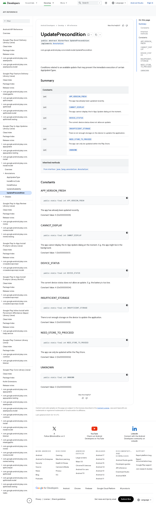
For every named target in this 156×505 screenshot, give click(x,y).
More (62, 3)
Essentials (29, 3)
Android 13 (100, 471)
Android (39, 455)
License (47, 499)
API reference (10, 12)
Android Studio (137, 3)
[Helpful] (123, 25)
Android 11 (100, 479)
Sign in (150, 3)
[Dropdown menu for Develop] (54, 3)
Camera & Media (62, 467)
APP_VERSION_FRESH (78, 96)
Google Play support (143, 465)
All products (125, 488)
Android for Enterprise (44, 459)
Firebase (88, 488)
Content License (103, 408)
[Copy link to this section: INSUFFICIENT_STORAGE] (71, 298)
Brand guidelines (58, 499)
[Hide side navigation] (29, 500)
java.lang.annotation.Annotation (72, 169)
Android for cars (82, 469)
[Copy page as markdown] (96, 35)
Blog (37, 475)
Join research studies (144, 469)
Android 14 (100, 467)
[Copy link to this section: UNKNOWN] (56, 367)
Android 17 (100, 455)
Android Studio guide (124, 460)
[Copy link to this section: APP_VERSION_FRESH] (68, 190)
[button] (16, 59)
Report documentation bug (143, 460)
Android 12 (100, 475)
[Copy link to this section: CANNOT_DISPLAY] (64, 225)
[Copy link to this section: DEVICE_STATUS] (61, 263)
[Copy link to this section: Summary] (56, 80)
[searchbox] (16, 21)
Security (39, 463)
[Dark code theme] (127, 198)
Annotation (58, 43)
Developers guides (123, 464)
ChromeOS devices (83, 465)
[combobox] (90, 3)
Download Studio (122, 472)
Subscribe (126, 499)
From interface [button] (66, 169)
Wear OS (79, 461)
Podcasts (39, 479)
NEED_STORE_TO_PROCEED (80, 139)
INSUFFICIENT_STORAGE (79, 128)
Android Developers (48, 25)
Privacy (58, 471)
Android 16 (100, 459)
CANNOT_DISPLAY (76, 107)
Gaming (59, 455)
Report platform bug (143, 455)
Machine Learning (63, 459)
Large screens (81, 458)
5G (57, 475)
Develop (47, 3)
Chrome (77, 488)
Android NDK (121, 476)
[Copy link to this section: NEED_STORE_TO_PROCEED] (76, 332)
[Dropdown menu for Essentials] (37, 3)
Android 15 (100, 463)
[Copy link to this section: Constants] (57, 182)
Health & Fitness (62, 463)
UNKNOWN (73, 150)
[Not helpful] (127, 25)
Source (38, 467)
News (38, 471)
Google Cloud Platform (106, 488)
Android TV (80, 473)
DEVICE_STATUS (76, 118)
